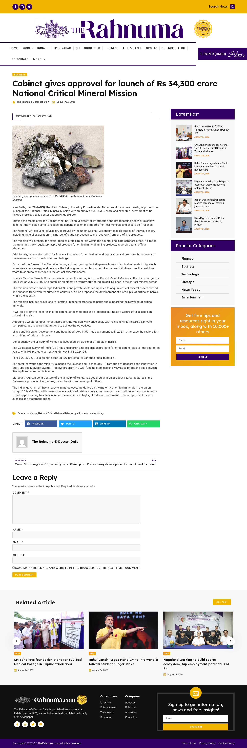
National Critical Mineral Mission (56, 413)
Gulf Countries (88, 48)
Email (17, 542)
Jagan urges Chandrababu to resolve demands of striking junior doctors (209, 203)
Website (18, 555)
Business (112, 48)
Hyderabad (62, 48)
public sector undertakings (90, 413)
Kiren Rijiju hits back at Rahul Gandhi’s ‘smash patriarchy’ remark (209, 221)
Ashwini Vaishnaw (27, 413)
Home (14, 48)
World (28, 48)
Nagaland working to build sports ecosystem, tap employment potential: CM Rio (211, 184)
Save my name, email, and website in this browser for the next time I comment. (77, 568)
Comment (20, 492)
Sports (151, 48)
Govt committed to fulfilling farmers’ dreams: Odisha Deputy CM (211, 129)
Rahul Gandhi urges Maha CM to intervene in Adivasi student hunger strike (211, 166)
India (41, 48)
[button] (232, 6)
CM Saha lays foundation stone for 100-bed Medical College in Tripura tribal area (211, 148)
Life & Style (132, 48)
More (37, 59)
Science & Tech (173, 48)
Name (17, 529)
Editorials (20, 59)
